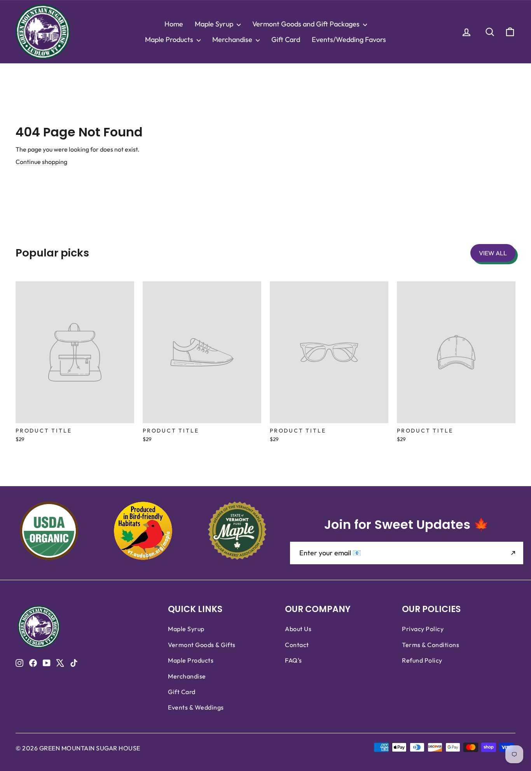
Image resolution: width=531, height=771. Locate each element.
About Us (298, 629)
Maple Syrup (215, 23)
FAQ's (293, 660)
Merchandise (233, 39)
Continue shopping (41, 162)
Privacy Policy (423, 629)
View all (493, 253)
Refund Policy (422, 660)
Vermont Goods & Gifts (202, 645)
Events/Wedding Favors (349, 39)
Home (173, 23)
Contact (297, 645)
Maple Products (170, 39)
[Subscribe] (513, 553)
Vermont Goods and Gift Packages (306, 23)
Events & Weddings (196, 707)
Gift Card (285, 39)
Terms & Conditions (430, 645)
